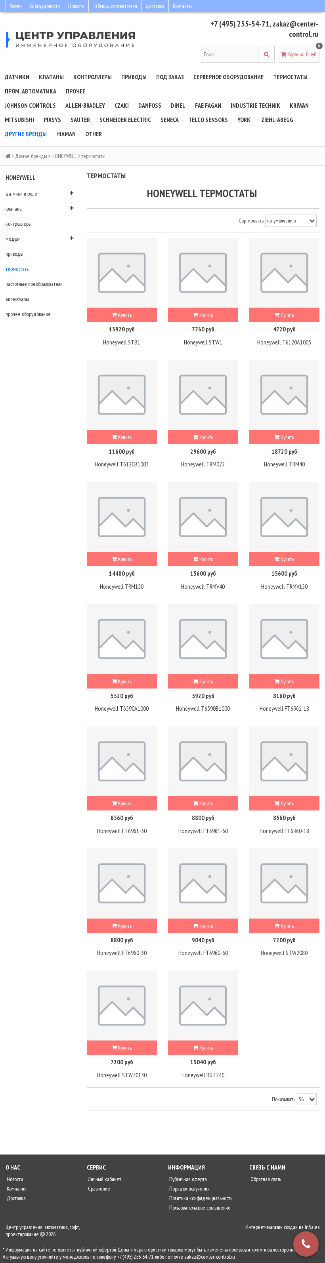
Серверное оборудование (228, 77)
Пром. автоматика (30, 91)
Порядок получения (189, 1188)
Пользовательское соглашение (199, 1207)
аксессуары (17, 298)
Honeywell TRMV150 (284, 586)
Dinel (178, 105)
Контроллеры (92, 77)
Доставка (154, 6)
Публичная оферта (187, 1179)
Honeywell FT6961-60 (203, 831)
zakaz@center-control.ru (295, 29)
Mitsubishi (19, 120)
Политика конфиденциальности (200, 1198)
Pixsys (52, 120)
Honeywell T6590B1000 (203, 708)
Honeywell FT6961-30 (122, 831)
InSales (312, 1227)
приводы (14, 253)
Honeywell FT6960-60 (203, 953)
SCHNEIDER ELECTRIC (125, 120)
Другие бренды (26, 134)
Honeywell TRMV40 (203, 586)
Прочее (75, 91)
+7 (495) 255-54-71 (240, 24)
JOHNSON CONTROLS (30, 105)
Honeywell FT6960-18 (284, 831)
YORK (243, 120)
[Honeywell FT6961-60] (203, 761)
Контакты (182, 6)
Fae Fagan (208, 105)
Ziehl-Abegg (277, 120)
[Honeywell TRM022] (203, 395)
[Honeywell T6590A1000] (122, 639)
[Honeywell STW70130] (122, 1005)
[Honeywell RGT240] (203, 1005)
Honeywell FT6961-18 (284, 708)
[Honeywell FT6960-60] (203, 883)
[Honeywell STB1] (122, 273)
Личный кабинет (104, 1179)
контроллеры (19, 223)
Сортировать (251, 220)
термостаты (18, 268)
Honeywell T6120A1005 (284, 342)
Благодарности (45, 6)
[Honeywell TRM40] (284, 395)
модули (13, 238)
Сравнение (98, 1188)
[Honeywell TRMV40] (203, 517)
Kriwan (299, 105)
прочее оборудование (28, 314)
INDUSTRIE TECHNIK (255, 105)
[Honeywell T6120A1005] (284, 273)
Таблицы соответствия (115, 6)
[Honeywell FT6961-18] (284, 639)
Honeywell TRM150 (121, 586)
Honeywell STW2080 (284, 953)
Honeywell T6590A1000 (122, 708)
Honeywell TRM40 (284, 464)
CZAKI (122, 105)
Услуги (16, 6)
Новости (76, 6)
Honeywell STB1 (121, 342)
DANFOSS (149, 105)
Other (93, 134)
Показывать (283, 1099)
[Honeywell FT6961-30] (122, 761)
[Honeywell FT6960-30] (122, 883)
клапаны (14, 208)
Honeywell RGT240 (203, 1075)
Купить (124, 314)
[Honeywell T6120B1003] (122, 395)
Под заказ (170, 77)
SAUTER (80, 120)
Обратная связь (265, 1179)
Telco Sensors (208, 120)
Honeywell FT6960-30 (122, 953)
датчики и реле (21, 193)
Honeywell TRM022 (203, 464)
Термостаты (290, 77)
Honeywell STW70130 (122, 1075)
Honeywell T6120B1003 (122, 464)
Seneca (170, 120)
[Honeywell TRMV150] (284, 517)
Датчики (17, 77)
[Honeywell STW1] (203, 273)
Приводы (134, 77)
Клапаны (51, 77)
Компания (16, 1188)
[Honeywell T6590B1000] (203, 639)
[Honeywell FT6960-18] (284, 761)
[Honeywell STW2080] (284, 883)
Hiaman (66, 134)
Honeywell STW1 (203, 342)
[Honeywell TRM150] (122, 517)
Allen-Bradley (85, 105)
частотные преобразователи (34, 283)
